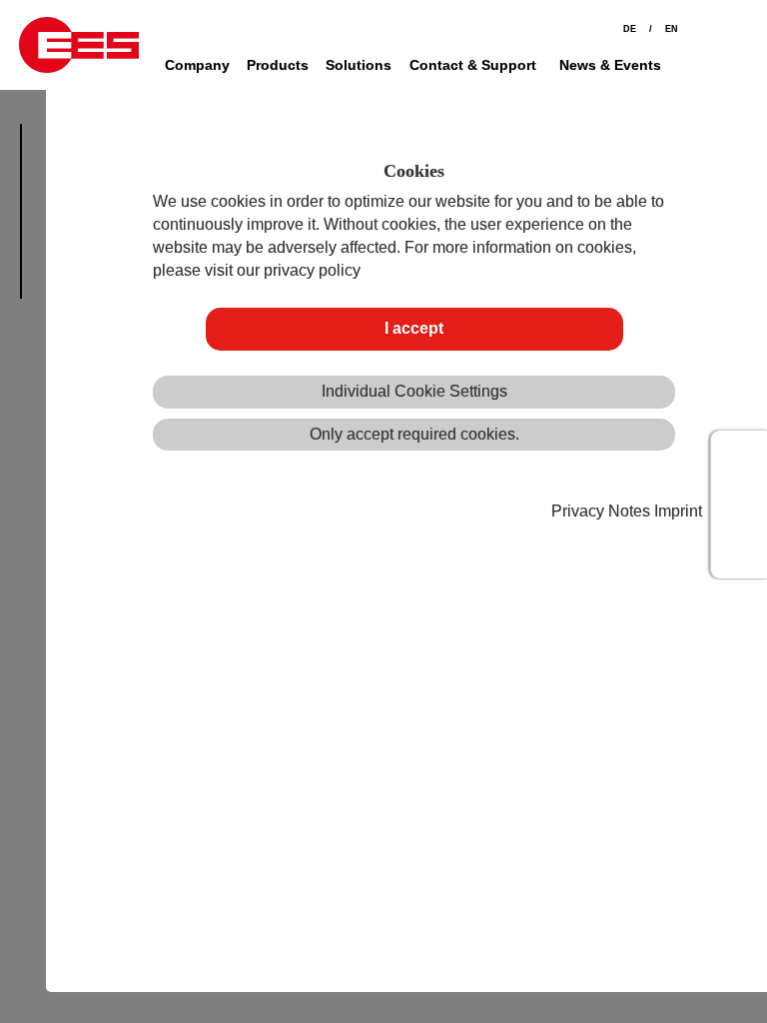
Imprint (678, 511)
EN (671, 29)
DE (629, 29)
